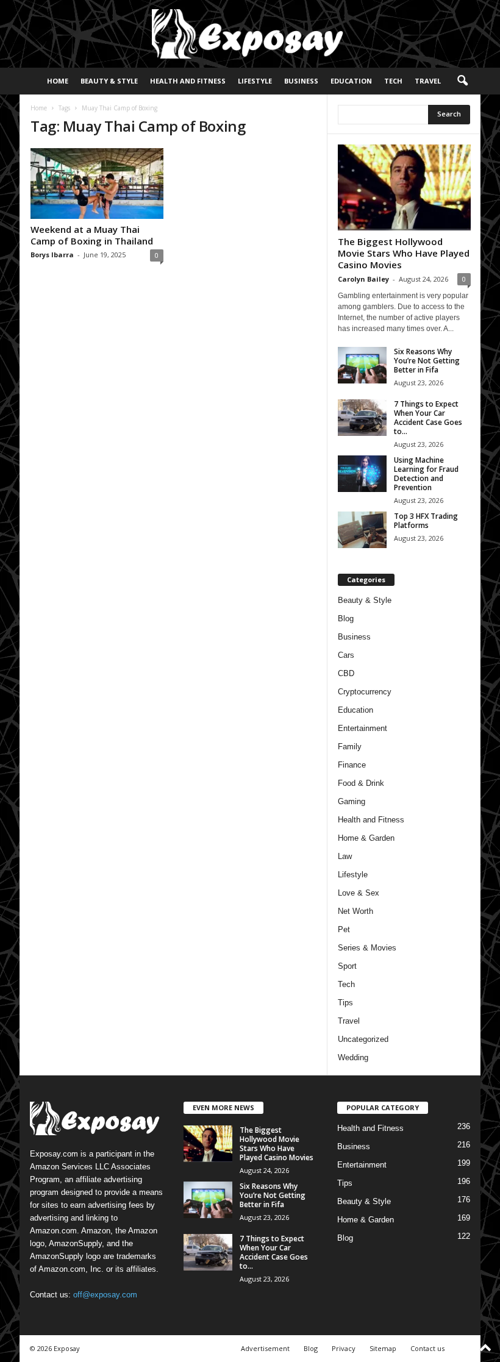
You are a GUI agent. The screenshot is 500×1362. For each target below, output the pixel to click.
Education (351, 80)
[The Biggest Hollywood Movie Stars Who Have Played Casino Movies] (404, 187)
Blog (346, 618)
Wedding (353, 1057)
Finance (352, 764)
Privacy (343, 1348)
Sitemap (383, 1348)
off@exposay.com (105, 1294)
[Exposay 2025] (250, 34)
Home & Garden (366, 838)
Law (345, 856)
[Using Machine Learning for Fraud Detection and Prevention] (362, 473)
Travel (428, 80)
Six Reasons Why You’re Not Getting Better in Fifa (427, 360)
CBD (346, 673)
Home (57, 80)
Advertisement (265, 1348)
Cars (346, 655)
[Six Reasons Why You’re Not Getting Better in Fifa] (362, 365)
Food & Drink (361, 783)
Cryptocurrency (364, 691)
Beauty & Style (109, 80)
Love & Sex (358, 892)
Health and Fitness (188, 80)
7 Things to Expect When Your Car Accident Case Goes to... (428, 418)
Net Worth (355, 911)
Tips (345, 1002)
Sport (347, 966)
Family (350, 746)
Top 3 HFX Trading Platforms (426, 520)
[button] (462, 81)
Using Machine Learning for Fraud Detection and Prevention (426, 474)
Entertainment (362, 728)
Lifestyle (255, 80)
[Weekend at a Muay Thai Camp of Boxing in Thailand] (96, 183)
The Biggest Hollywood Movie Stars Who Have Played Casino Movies (404, 253)
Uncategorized (363, 1039)
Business (301, 80)
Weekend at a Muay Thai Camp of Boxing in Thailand (91, 235)
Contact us (427, 1348)
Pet (344, 929)
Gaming (351, 801)
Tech (393, 80)
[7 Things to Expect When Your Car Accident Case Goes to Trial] (362, 417)
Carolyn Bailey (363, 278)
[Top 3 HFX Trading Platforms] (362, 530)
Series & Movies (367, 947)
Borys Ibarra (52, 254)
